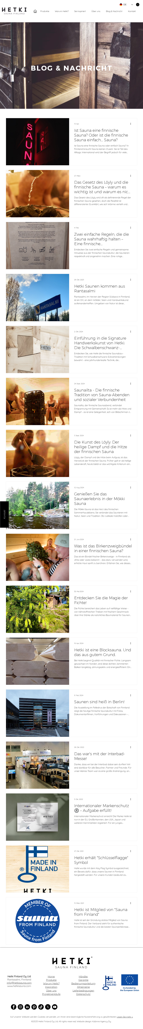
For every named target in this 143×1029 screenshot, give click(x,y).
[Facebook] (13, 1007)
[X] (48, 1007)
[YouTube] (54, 1007)
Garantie (83, 980)
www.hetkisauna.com (19, 986)
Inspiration (51, 987)
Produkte (51, 980)
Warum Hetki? (51, 983)
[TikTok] (41, 1007)
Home (51, 976)
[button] (137, 4)
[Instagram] (20, 1007)
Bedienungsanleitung (83, 983)
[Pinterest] (34, 1007)
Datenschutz (83, 994)
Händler (83, 976)
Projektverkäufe (51, 994)
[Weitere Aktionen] (131, 124)
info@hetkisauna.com (19, 982)
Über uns (51, 990)
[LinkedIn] (27, 1007)
